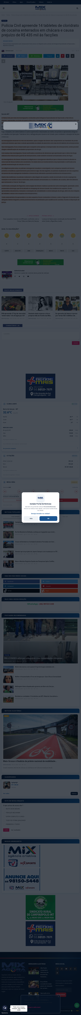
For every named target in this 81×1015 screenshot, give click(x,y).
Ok (48, 518)
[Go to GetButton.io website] (5, 1013)
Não (31, 518)
